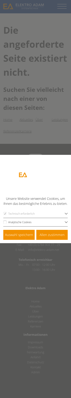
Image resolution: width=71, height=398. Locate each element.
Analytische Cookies (19, 222)
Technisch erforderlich (21, 214)
